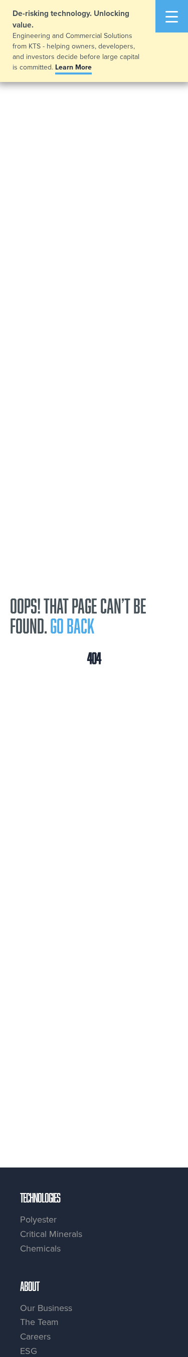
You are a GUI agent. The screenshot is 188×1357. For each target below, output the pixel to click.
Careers (35, 1336)
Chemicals (40, 1248)
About (29, 1286)
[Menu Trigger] (171, 16)
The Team (39, 1322)
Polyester (38, 1219)
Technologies (40, 1197)
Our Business (46, 1308)
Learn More (73, 67)
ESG (28, 1350)
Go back (72, 625)
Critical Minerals (51, 1234)
